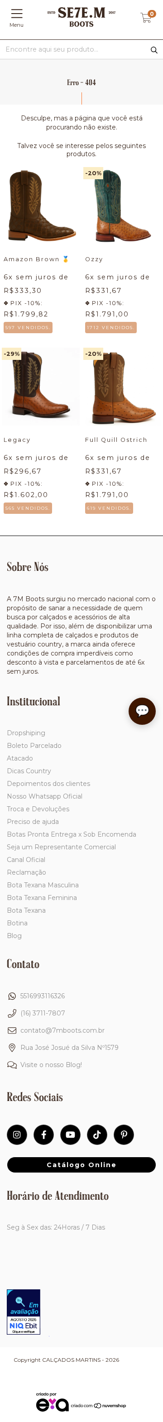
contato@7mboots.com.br (62, 1030)
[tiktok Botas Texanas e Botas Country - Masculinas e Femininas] (97, 1135)
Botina (17, 923)
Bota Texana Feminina (42, 898)
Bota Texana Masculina (43, 885)
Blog (14, 936)
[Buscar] (154, 50)
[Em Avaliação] (23, 1312)
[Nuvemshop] (99, 1406)
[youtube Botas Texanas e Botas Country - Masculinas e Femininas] (70, 1135)
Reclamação (26, 872)
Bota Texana (26, 910)
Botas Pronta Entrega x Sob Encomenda (71, 834)
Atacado (20, 758)
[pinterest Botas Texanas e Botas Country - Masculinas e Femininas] (124, 1135)
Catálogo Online (82, 1165)
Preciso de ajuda (33, 822)
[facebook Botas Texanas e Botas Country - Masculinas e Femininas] (44, 1135)
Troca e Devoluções (38, 809)
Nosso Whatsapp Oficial (44, 796)
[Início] (81, 24)
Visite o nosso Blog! (51, 1065)
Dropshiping (26, 733)
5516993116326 (42, 996)
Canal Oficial (26, 860)
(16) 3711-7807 (42, 1013)
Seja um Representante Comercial (61, 847)
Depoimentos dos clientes (48, 784)
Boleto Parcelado (34, 746)
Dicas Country (29, 771)
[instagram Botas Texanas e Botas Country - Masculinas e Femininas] (17, 1135)
